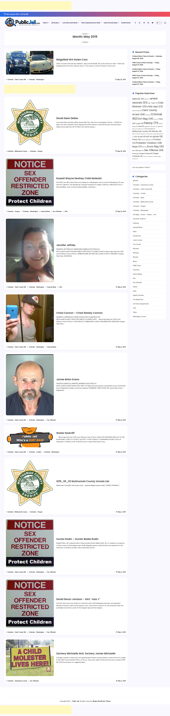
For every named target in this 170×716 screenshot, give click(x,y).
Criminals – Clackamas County (143, 185)
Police (136, 139)
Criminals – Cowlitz (139, 193)
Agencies (138, 99)
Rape (137, 146)
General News (137, 227)
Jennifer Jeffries (65, 245)
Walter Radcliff (65, 433)
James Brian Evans (67, 379)
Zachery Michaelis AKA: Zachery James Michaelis (85, 653)
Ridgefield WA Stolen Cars (72, 59)
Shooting (136, 153)
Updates (151, 156)
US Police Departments (141, 304)
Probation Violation (149, 142)
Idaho (134, 129)
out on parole (154, 136)
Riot (144, 147)
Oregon (149, 134)
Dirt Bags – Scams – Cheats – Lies (144, 214)
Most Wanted (150, 129)
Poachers (136, 270)
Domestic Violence (139, 219)
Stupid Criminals (138, 295)
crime (148, 115)
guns (160, 126)
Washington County (139, 316)
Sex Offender (138, 150)
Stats (134, 291)
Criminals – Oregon (139, 206)
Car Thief (152, 103)
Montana (136, 248)
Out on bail (139, 137)
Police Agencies (147, 139)
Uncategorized (138, 299)
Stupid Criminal (146, 153)
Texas (145, 156)
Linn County (137, 244)
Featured (136, 223)
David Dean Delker (67, 118)
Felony (151, 123)
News (134, 134)
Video (135, 312)
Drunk (156, 119)
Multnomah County (142, 131)
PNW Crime (137, 265)
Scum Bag (155, 146)
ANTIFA (147, 99)
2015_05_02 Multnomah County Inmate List (82, 481)
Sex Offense (154, 150)
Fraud (141, 126)
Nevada (135, 257)
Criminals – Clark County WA (142, 189)
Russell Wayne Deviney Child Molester (79, 178)
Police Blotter (137, 274)
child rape (155, 106)
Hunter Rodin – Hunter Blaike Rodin (77, 539)
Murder (157, 131)
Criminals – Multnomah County (143, 202)
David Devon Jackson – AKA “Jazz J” (78, 599)
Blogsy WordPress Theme (101, 701)
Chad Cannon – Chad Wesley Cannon (79, 313)
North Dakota (141, 134)
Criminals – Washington (140, 210)
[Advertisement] (36, 5)
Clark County (137, 110)
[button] (159, 23)
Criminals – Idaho (138, 197)
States (135, 287)
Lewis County (137, 240)
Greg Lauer (153, 126)
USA (134, 308)
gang (147, 126)
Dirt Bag (145, 118)
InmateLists (141, 129)
